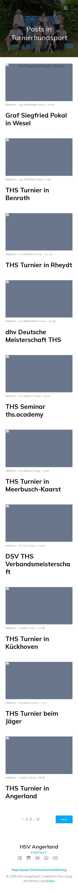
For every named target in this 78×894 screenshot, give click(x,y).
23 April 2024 (28, 702)
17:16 (51, 104)
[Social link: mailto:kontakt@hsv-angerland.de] (56, 858)
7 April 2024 (28, 777)
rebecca (10, 104)
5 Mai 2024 (27, 627)
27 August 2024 (30, 395)
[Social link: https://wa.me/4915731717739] (48, 858)
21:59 (52, 321)
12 (37, 819)
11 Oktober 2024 (30, 254)
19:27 (42, 545)
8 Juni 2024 (27, 545)
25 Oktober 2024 (31, 179)
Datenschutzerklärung (48, 869)
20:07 (49, 254)
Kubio (51, 881)
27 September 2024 (33, 321)
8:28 (41, 777)
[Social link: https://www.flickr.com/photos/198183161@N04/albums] (39, 858)
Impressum (20, 869)
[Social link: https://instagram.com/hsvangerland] (30, 858)
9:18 (46, 470)
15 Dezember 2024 (32, 104)
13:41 (47, 395)
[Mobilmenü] (65, 8)
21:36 (42, 627)
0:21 (43, 702)
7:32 (48, 179)
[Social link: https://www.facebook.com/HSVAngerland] (21, 858)
